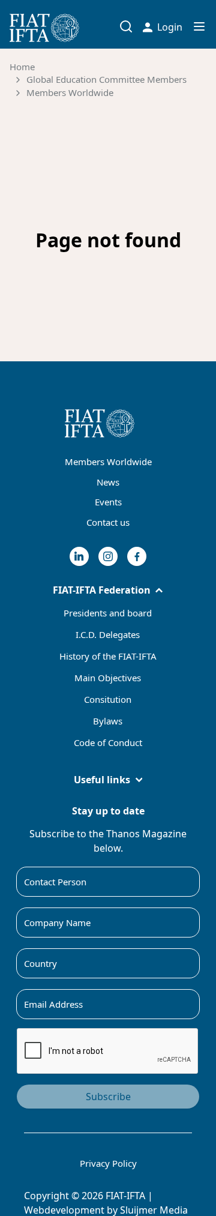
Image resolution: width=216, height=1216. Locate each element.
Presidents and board (108, 613)
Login (169, 27)
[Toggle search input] (126, 26)
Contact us (108, 522)
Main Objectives (107, 678)
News (108, 482)
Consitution (107, 699)
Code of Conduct (108, 742)
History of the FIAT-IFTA (108, 656)
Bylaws (107, 721)
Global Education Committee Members (106, 79)
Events (108, 502)
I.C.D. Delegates (108, 634)
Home (22, 67)
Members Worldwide (69, 92)
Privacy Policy (108, 1163)
